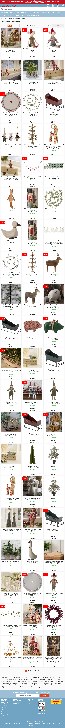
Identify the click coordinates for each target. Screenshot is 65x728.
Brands (38, 15)
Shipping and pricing (4, 703)
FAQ (2, 709)
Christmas (16, 12)
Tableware (23, 12)
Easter (17, 15)
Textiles (52, 12)
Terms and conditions (16, 703)
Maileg (33, 15)
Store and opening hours (6, 714)
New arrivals (4, 12)
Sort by (49, 25)
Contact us (4, 705)
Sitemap (3, 712)
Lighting (57, 12)
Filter (9, 25)
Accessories (10, 15)
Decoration (36, 12)
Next (36, 671)
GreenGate (27, 15)
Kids (21, 15)
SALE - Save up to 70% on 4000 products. (32, 2)
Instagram (29, 703)
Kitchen (30, 12)
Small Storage (45, 12)
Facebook (29, 701)
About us (3, 707)
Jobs (2, 717)
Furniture (3, 15)
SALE (10, 12)
